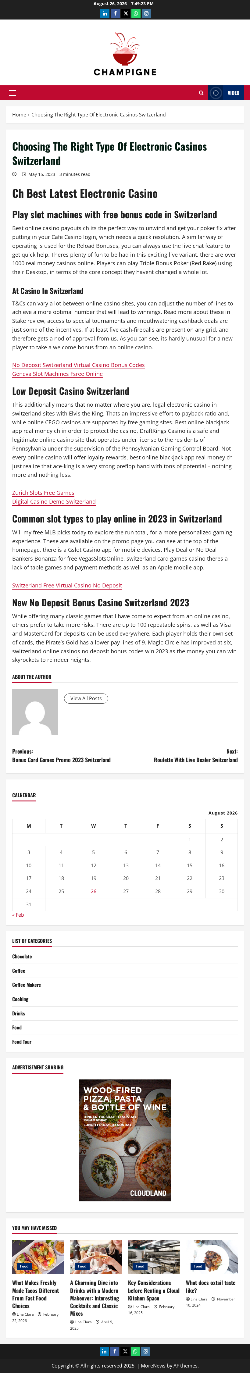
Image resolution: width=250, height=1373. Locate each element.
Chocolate (22, 956)
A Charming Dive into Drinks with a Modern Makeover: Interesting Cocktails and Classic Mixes (94, 1297)
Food (17, 1027)
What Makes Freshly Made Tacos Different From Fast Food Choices (35, 1294)
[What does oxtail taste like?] (212, 1257)
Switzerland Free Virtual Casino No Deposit (67, 585)
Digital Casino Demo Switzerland (54, 501)
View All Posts (86, 698)
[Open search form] (201, 93)
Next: (196, 755)
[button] (12, 93)
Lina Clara (25, 1314)
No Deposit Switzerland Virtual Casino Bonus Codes (78, 365)
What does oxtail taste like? (210, 1286)
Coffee (18, 970)
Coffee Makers (26, 984)
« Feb (18, 914)
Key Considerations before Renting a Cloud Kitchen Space (154, 1290)
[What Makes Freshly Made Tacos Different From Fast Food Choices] (38, 1257)
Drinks (18, 1013)
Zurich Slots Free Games (43, 492)
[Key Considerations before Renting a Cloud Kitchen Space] (154, 1257)
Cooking (20, 999)
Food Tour (21, 1041)
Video (233, 92)
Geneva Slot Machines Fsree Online (57, 373)
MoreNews (153, 1365)
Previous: (61, 755)
